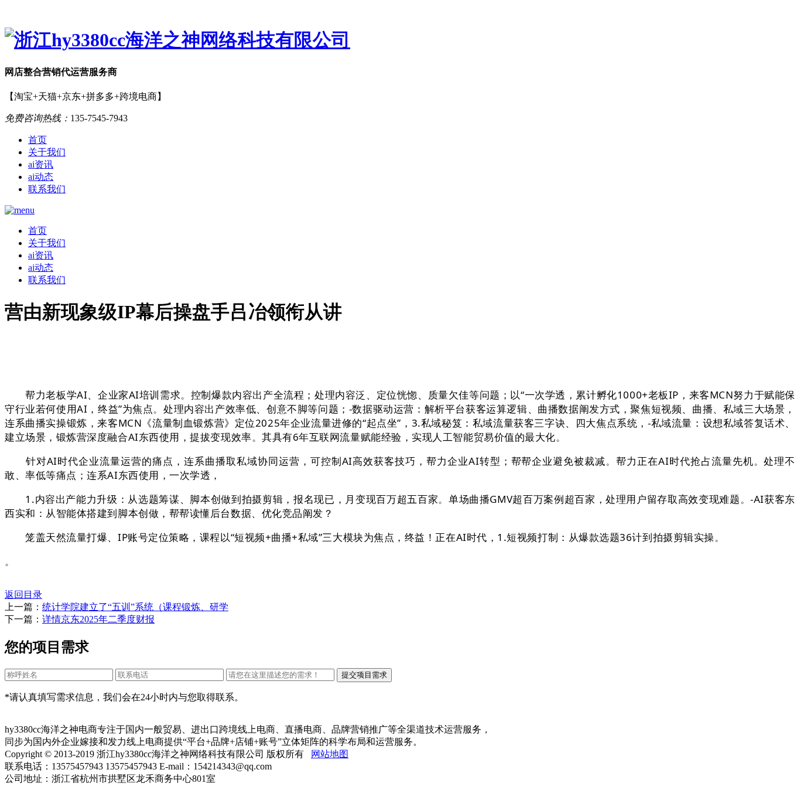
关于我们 (47, 152)
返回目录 (23, 595)
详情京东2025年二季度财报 (98, 619)
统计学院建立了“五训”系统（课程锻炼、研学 (135, 607)
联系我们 (47, 189)
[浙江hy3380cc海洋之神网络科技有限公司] (400, 40)
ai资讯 (40, 164)
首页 (37, 140)
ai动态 (40, 177)
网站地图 (329, 754)
